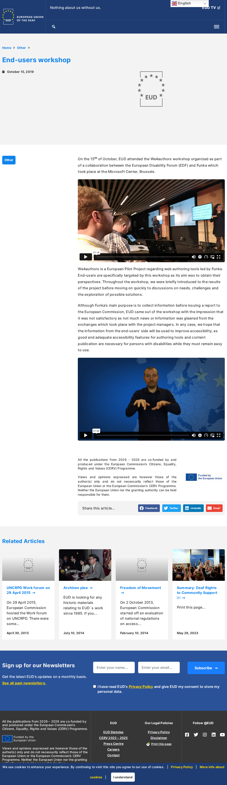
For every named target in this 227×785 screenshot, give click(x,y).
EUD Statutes (113, 732)
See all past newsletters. (24, 683)
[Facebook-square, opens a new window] (187, 734)
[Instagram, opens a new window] (204, 734)
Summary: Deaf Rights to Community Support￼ (197, 592)
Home (6, 48)
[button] (149, 508)
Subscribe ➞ (206, 668)
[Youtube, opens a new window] (222, 734)
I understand (123, 777)
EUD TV (209, 7)
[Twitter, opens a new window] (196, 734)
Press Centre (113, 743)
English (184, 3)
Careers (113, 749)
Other (21, 48)
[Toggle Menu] (216, 26)
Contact (113, 755)
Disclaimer (159, 738)
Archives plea (76, 587)
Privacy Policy (141, 686)
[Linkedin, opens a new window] (213, 734)
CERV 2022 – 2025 (113, 738)
